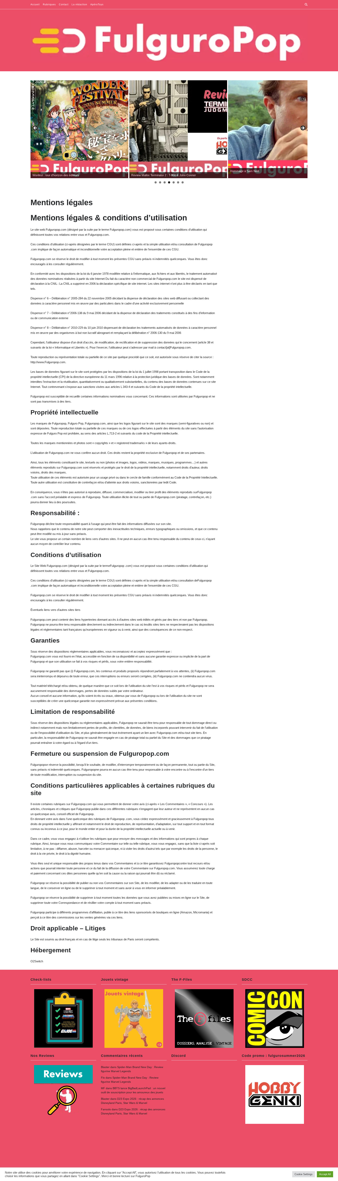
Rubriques (49, 4)
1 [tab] (156, 182)
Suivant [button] (303, 128)
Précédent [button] (35, 128)
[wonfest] (79, 129)
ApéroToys (96, 4)
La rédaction (79, 4)
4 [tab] (169, 182)
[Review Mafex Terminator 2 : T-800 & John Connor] (178, 129)
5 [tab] (174, 182)
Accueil (35, 4)
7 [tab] (183, 182)
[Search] (306, 4)
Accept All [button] (325, 1174)
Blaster (105, 1067)
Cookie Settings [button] (304, 1174)
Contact (63, 4)
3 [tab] (165, 182)
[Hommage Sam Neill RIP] (277, 129)
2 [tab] (160, 182)
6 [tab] (178, 182)
